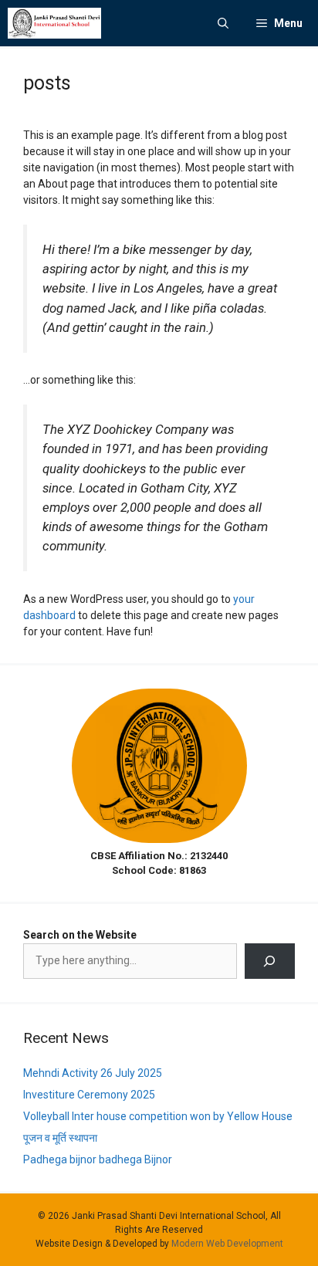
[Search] (270, 961)
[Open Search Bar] (223, 23)
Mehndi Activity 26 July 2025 (92, 1073)
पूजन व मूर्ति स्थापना (60, 1138)
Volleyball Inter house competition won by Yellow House (158, 1116)
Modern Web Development (227, 1243)
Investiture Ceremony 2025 (89, 1094)
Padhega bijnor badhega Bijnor (97, 1159)
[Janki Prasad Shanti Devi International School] (54, 23)
